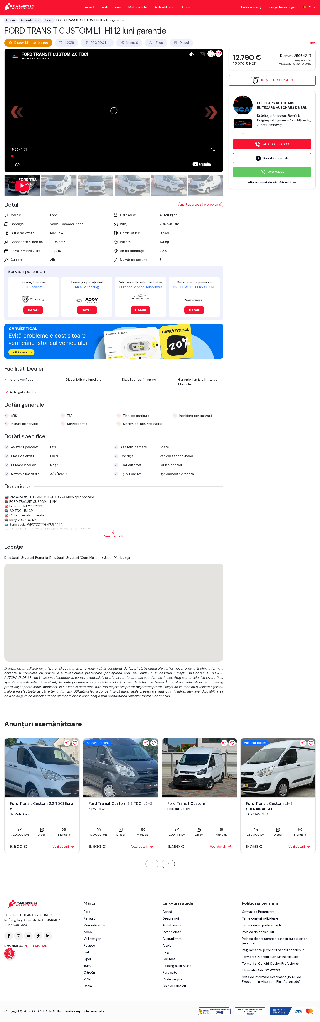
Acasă (89, 7)
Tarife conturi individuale (260, 918)
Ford (48, 20)
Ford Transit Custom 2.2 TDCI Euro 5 (41, 806)
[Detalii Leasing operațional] (87, 300)
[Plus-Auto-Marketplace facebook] (8, 936)
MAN (87, 979)
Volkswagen (92, 939)
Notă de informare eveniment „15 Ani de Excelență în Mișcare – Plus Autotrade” (271, 979)
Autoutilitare (164, 7)
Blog (166, 952)
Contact (169, 959)
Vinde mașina (172, 979)
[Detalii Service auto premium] (194, 300)
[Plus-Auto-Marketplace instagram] (18, 936)
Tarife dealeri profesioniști (261, 925)
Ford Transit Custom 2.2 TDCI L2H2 (120, 803)
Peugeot (90, 945)
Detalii (33, 310)
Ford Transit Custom (186, 803)
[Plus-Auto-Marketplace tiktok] (38, 936)
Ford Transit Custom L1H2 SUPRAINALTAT (269, 806)
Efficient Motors (178, 809)
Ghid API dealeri (174, 986)
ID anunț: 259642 (294, 55)
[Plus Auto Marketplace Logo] (19, 7)
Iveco (88, 932)
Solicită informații (276, 158)
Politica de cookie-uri (258, 932)
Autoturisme (111, 7)
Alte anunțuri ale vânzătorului (269, 182)
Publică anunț (251, 7)
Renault (89, 918)
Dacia (88, 986)
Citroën (89, 972)
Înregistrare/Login (282, 7)
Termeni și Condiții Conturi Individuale (270, 957)
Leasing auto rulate (177, 966)
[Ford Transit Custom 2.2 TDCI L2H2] (120, 768)
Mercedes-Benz (96, 925)
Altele (185, 7)
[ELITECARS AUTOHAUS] (243, 105)
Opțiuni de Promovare (258, 912)
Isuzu (87, 966)
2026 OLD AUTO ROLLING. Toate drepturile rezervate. (64, 1011)
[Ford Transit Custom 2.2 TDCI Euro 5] (42, 768)
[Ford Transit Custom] (199, 768)
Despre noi (171, 918)
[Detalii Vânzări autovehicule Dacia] (141, 297)
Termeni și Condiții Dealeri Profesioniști (271, 963)
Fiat (86, 952)
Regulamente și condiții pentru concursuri (273, 950)
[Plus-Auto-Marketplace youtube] (28, 936)
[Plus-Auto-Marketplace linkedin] (48, 936)
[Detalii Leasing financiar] (33, 299)
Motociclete (137, 7)
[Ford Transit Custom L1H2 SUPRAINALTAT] (278, 768)
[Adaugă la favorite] (75, 743)
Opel (87, 959)
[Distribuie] (210, 53)
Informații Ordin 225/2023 (261, 970)
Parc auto (170, 972)
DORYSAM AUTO (257, 814)
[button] (213, 112)
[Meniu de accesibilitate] (9, 953)
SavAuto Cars (20, 814)
